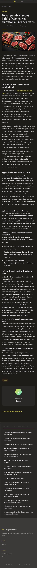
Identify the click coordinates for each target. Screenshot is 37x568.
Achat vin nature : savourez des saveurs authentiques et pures (16, 495)
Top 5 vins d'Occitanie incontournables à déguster (16, 461)
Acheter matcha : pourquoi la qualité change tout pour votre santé (18, 473)
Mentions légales (7, 554)
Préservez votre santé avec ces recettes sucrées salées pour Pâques (16, 501)
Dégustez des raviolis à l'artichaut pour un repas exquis (17, 507)
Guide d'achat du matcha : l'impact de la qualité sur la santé (16, 483)
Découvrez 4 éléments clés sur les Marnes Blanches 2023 (17, 489)
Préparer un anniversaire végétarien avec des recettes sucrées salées (18, 513)
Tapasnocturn (12, 529)
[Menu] (22, 1)
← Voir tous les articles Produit (12, 411)
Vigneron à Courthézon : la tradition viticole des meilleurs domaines (18, 455)
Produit (9, 6)
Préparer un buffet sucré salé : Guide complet (18, 444)
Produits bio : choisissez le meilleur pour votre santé (17, 439)
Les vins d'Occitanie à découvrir (14, 478)
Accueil (4, 6)
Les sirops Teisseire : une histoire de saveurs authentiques (18, 467)
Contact (4, 557)
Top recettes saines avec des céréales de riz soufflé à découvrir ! (17, 449)
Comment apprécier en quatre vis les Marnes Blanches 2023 (18, 433)
